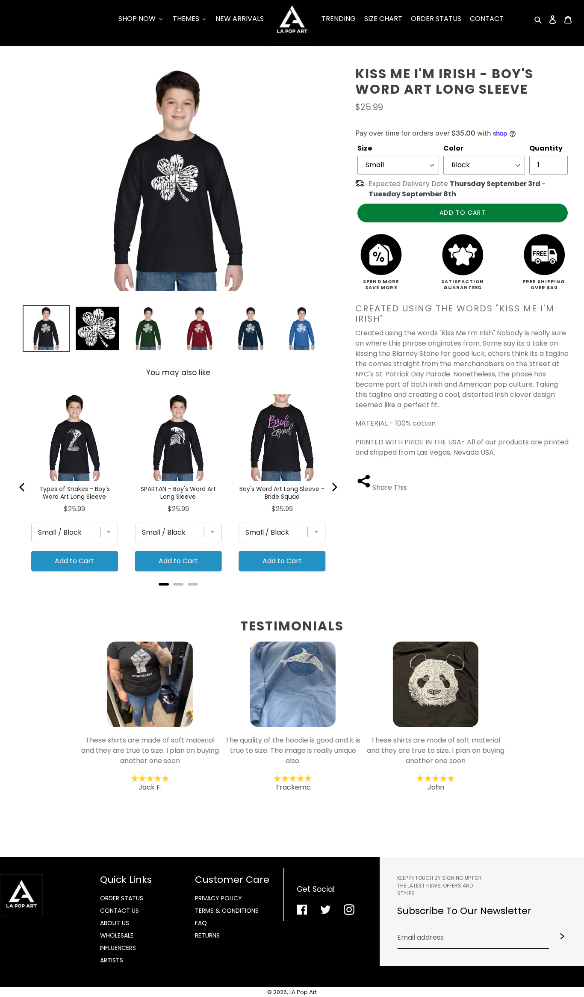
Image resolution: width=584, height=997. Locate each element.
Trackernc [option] (292, 763)
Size (364, 148)
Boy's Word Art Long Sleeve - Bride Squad (281, 492)
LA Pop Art (303, 992)
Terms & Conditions (227, 910)
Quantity (546, 148)
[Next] (333, 487)
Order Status (121, 898)
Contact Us (119, 910)
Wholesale (116, 935)
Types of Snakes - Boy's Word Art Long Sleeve (74, 492)
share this (389, 487)
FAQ (201, 923)
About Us (114, 923)
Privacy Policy (218, 898)
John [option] (435, 763)
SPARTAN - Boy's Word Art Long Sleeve (178, 492)
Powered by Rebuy (178, 595)
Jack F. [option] (149, 763)
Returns (207, 935)
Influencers (118, 948)
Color (453, 148)
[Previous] (22, 487)
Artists (111, 960)
